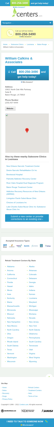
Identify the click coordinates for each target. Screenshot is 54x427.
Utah (31, 350)
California (11, 274)
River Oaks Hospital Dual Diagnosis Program (25, 183)
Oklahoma (33, 334)
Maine (9, 302)
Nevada (32, 318)
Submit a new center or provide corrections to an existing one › (27, 217)
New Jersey (34, 322)
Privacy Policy (7, 399)
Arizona (10, 270)
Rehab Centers (33, 387)
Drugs (4, 396)
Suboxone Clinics (17, 44)
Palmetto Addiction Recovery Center (21, 179)
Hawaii (10, 286)
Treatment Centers (35, 390)
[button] (27, 130)
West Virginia (34, 357)
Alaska (31, 266)
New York (33, 326)
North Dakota (34, 330)
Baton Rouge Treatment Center (19, 187)
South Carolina (35, 342)
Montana (32, 314)
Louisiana (30, 44)
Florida (10, 282)
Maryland (33, 302)
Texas (9, 350)
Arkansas (33, 270)
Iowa (9, 294)
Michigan (32, 306)
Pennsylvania (34, 338)
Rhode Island (12, 342)
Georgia (32, 282)
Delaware (33, 278)
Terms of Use (33, 396)
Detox (4, 390)
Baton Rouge (42, 44)
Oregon (10, 338)
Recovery (5, 393)
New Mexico (12, 326)
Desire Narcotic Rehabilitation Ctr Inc (21, 170)
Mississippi (33, 310)
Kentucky (11, 298)
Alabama (10, 266)
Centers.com (27, 12)
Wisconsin (11, 361)
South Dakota (12, 346)
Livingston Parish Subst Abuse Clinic (21, 198)
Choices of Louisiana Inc (16, 202)
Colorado (33, 274)
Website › (10, 108)
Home (5, 44)
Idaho (31, 286)
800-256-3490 (20, 3)
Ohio (9, 334)
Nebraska (11, 318)
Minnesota (11, 310)
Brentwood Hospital (14, 174)
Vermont (10, 353)
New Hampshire (13, 322)
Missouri (10, 314)
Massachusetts (13, 306)
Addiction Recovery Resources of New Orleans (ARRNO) (25, 192)
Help (30, 393)
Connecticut (12, 278)
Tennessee (33, 346)
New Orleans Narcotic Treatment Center (23, 166)
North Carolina (13, 330)
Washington (12, 357)
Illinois (9, 290)
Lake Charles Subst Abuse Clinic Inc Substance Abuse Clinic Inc (26, 208)
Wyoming (33, 361)
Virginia (32, 353)
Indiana (32, 290)
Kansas (32, 294)
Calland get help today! (28, 74)
